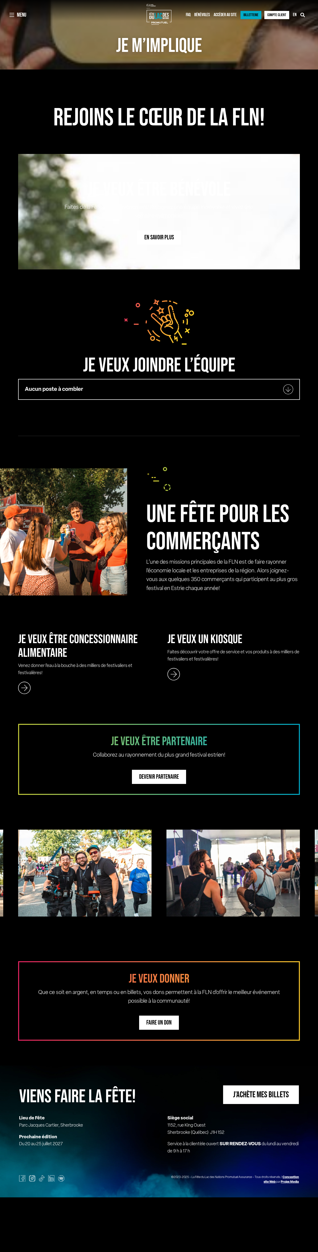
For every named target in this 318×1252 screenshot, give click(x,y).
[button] (159, 389)
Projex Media (290, 1181)
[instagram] (32, 1178)
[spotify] (61, 1178)
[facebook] (22, 1178)
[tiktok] (41, 1178)
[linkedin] (51, 1178)
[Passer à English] (295, 15)
